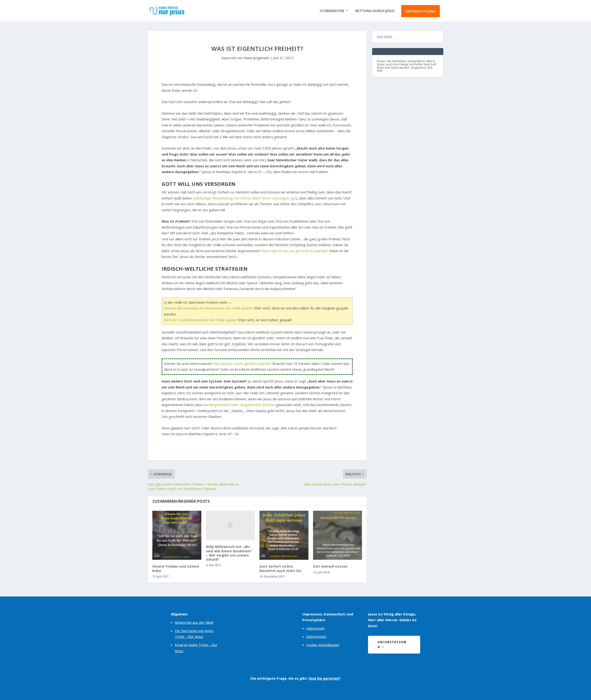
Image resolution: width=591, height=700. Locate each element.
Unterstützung (420, 11)
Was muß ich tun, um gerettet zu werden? (295, 250)
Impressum (315, 628)
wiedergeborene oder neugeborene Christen (239, 404)
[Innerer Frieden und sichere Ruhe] (176, 535)
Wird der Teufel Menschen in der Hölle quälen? (201, 320)
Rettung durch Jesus (375, 11)
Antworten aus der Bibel (194, 622)
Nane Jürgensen (256, 57)
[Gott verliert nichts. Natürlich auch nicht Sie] (283, 535)
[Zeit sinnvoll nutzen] (337, 535)
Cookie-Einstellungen (322, 644)
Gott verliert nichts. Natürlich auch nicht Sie (280, 568)
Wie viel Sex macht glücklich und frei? (242, 363)
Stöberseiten (332, 11)
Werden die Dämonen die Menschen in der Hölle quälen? (208, 308)
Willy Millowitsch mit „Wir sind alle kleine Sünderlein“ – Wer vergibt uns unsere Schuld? (229, 553)
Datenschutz (316, 636)
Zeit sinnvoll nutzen (330, 566)
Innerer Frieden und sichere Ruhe (175, 568)
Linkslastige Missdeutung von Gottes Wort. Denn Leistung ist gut (244, 198)
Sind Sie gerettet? (325, 678)
